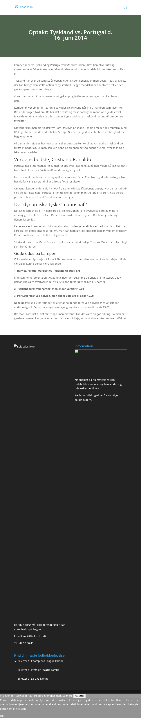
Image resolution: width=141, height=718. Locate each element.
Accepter (79, 695)
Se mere (67, 695)
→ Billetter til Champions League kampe (39, 661)
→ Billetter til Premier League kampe (36, 670)
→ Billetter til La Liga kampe (31, 678)
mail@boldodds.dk (34, 636)
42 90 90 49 (26, 643)
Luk (2, 715)
